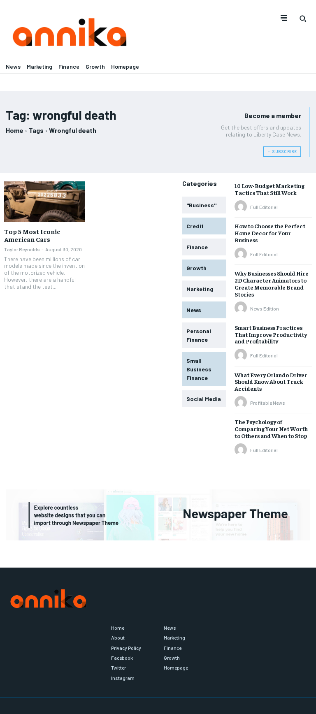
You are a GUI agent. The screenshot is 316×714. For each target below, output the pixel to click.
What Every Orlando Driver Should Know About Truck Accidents (271, 381)
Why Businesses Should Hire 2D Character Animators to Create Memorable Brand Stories (272, 283)
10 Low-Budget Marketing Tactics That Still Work (269, 189)
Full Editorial (264, 207)
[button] (302, 18)
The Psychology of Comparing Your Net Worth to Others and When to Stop (271, 428)
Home (14, 130)
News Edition (264, 308)
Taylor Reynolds (22, 249)
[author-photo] (242, 206)
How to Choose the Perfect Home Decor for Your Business (270, 232)
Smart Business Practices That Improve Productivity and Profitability (271, 334)
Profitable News (267, 403)
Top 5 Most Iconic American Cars (32, 235)
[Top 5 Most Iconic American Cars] (44, 201)
